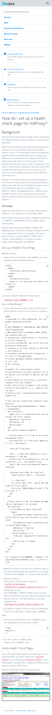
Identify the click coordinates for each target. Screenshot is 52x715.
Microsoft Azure (11, 33)
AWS (6, 22)
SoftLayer (8, 39)
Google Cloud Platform (14, 28)
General (7, 17)
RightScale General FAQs (28, 112)
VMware (7, 44)
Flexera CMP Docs (9, 112)
